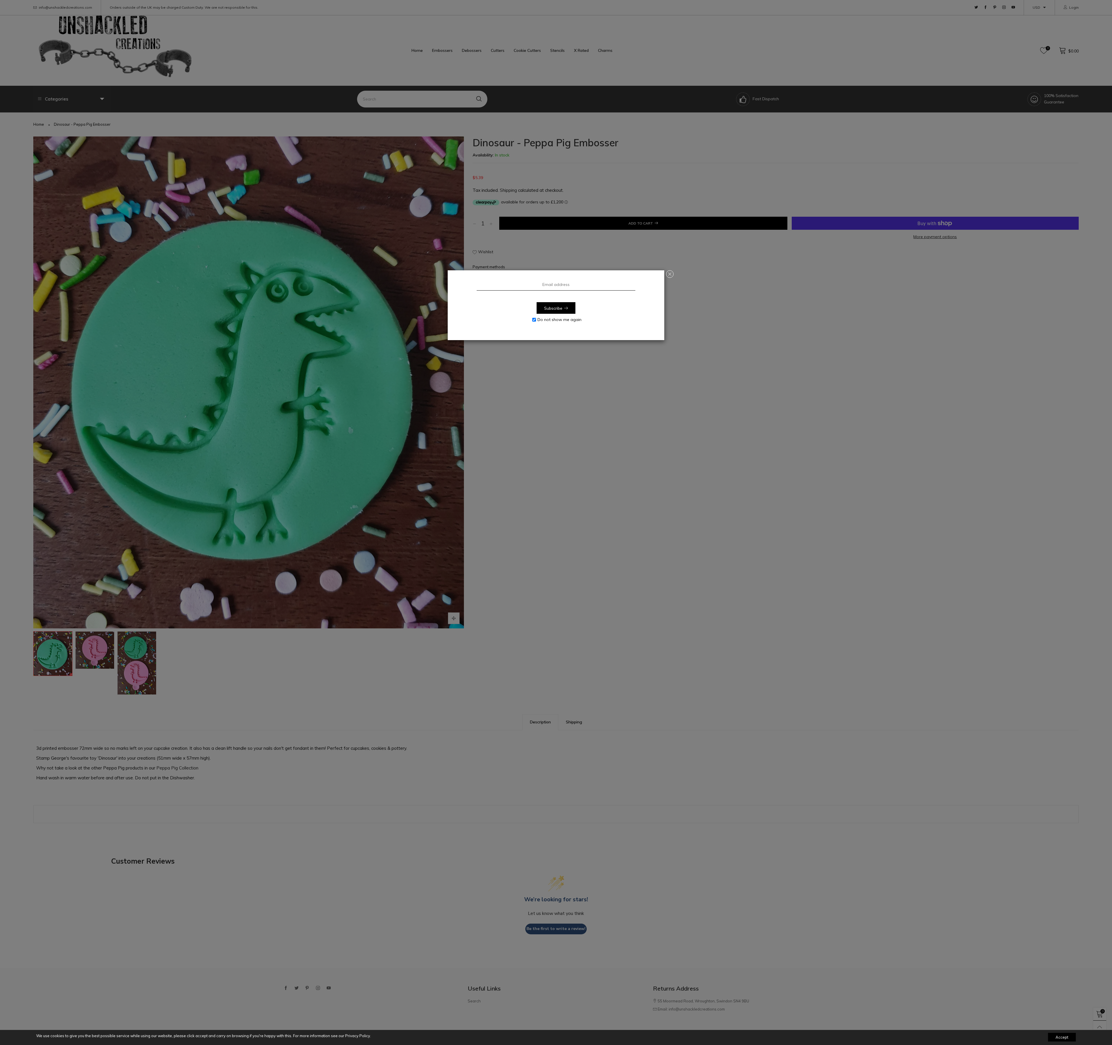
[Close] (670, 274)
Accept (1062, 1037)
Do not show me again (559, 319)
